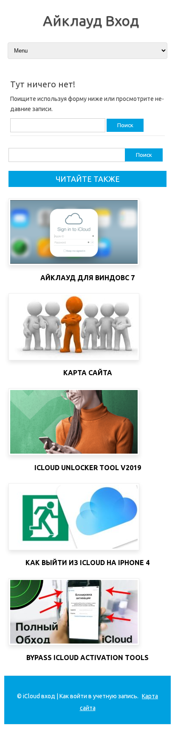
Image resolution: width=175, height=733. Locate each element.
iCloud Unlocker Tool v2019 (87, 467)
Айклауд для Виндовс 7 (87, 277)
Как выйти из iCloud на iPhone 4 (87, 562)
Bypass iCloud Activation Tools (87, 657)
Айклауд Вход (91, 20)
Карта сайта (87, 372)
